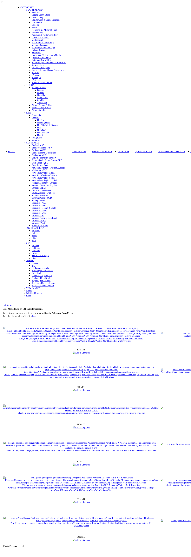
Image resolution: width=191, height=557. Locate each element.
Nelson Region (38, 50)
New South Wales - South (43, 178)
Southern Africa (39, 87)
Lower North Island (40, 37)
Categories (7, 305)
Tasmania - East (39, 205)
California (36, 248)
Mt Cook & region (40, 45)
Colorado (36, 250)
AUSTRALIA (32, 143)
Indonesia (36, 140)
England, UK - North (41, 278)
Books (29, 290)
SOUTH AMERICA (35, 228)
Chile (34, 238)
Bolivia (35, 233)
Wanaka (35, 75)
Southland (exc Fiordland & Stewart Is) (49, 62)
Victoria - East (38, 215)
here (34, 316)
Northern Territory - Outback (44, 183)
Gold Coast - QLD (40, 163)
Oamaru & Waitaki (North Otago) (46, 55)
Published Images (34, 293)
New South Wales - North (43, 173)
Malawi (40, 92)
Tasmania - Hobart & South (44, 208)
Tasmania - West (39, 213)
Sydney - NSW (38, 200)
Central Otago (38, 17)
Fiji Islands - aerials (40, 268)
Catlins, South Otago (41, 15)
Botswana (41, 90)
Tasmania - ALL (39, 203)
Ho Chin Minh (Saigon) (47, 125)
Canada (35, 263)
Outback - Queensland (41, 190)
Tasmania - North (39, 210)
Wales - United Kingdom (43, 285)
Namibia (41, 95)
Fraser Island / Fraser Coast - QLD (47, 160)
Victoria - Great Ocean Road (44, 218)
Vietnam (35, 117)
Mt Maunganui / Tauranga (43, 47)
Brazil (34, 235)
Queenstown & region (41, 57)
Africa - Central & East (42, 105)
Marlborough (37, 40)
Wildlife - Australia (40, 225)
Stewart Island (38, 65)
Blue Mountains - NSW (42, 148)
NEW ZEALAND (34, 10)
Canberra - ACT (39, 155)
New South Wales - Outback (44, 175)
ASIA (28, 112)
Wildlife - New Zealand (42, 82)
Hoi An (40, 120)
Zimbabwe (42, 102)
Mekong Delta (43, 122)
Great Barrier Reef (40, 165)
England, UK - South (41, 280)
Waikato (35, 72)
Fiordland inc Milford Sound (44, 30)
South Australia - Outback (43, 193)
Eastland (35, 27)
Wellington (36, 77)
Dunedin (35, 25)
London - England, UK (42, 275)
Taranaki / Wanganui (41, 67)
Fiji (33, 265)
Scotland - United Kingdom (44, 283)
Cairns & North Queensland (44, 153)
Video (28, 295)
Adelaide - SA (38, 145)
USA (28, 243)
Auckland (36, 12)
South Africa (42, 97)
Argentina (36, 230)
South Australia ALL (41, 195)
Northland (36, 52)
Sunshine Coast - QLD (42, 198)
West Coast (37, 80)
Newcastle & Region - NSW (44, 180)
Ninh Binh (42, 130)
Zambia (40, 100)
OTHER (30, 260)
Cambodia (36, 115)
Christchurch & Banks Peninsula (46, 20)
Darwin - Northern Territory (44, 158)
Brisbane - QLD (39, 150)
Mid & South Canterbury (43, 42)
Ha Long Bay (43, 132)
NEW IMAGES (33, 288)
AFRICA (30, 85)
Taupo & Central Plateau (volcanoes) (48, 70)
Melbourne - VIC (39, 170)
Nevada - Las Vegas (40, 255)
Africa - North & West (41, 107)
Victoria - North (39, 220)
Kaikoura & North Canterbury (45, 35)
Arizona (35, 245)
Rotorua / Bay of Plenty (42, 60)
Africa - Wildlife (39, 110)
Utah (34, 258)
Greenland (36, 273)
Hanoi (40, 135)
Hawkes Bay (37, 32)
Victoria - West (38, 223)
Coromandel (37, 22)
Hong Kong (37, 137)
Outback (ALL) (39, 188)
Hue (39, 127)
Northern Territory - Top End (44, 185)
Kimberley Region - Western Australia (48, 168)
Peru (34, 240)
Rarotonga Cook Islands (42, 270)
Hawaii (35, 253)
